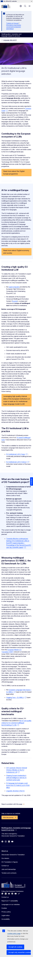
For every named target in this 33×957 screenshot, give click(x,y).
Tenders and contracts (8, 873)
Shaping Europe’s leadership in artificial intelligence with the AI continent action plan (16, 778)
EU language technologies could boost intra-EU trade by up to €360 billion (18, 785)
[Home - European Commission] (5, 6)
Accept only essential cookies (19, 952)
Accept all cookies (15, 947)
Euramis (14, 301)
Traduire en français (12, 23)
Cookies (4, 908)
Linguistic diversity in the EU (15, 791)
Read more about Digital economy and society (16, 251)
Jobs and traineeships (8, 869)
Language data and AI (9, 40)
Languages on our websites (10, 904)
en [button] (21, 6)
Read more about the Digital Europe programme (13, 172)
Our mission (5, 858)
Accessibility (5, 919)
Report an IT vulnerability (9, 901)
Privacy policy (6, 912)
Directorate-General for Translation (13, 855)
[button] (12, 804)
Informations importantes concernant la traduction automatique (13, 26)
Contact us (5, 866)
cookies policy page (14, 933)
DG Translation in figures (9, 862)
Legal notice (5, 915)
